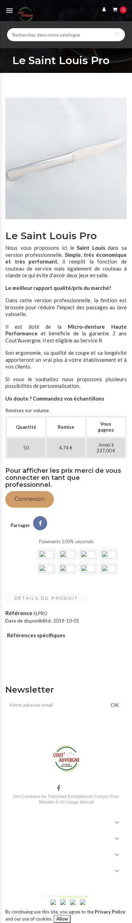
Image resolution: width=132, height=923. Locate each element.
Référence (18, 612)
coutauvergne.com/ (73, 896)
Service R (91, 340)
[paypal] (73, 901)
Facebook (58, 789)
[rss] (83, 901)
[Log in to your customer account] (102, 9)
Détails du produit (46, 598)
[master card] (63, 901)
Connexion (29, 499)
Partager (40, 523)
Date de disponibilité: (28, 621)
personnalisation (59, 386)
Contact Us (27, 870)
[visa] (53, 901)
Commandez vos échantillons (68, 398)
